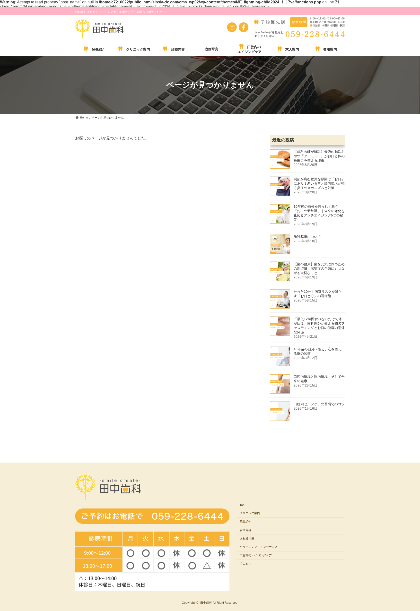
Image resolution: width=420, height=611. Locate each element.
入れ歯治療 (247, 538)
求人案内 (245, 564)
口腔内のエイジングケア (256, 555)
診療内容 (245, 530)
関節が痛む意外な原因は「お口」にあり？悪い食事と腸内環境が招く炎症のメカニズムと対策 (319, 183)
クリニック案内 (250, 513)
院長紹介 (245, 521)
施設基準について (307, 237)
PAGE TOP (408, 585)
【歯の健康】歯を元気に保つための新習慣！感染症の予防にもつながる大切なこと (319, 268)
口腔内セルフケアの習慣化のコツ (319, 404)
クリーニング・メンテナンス (259, 547)
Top (242, 505)
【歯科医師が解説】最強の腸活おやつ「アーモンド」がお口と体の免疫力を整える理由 (319, 156)
